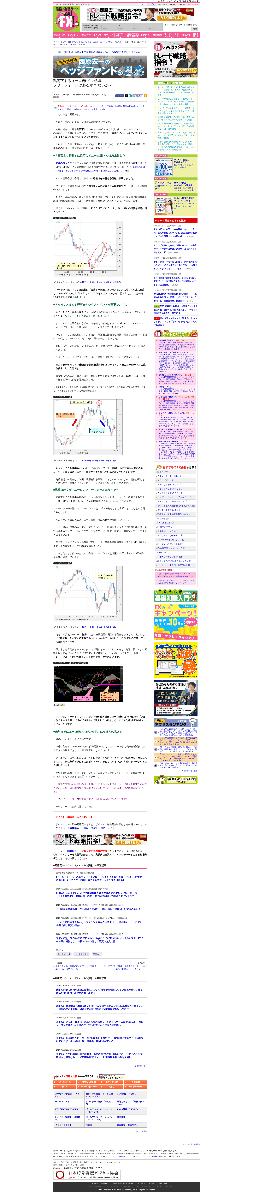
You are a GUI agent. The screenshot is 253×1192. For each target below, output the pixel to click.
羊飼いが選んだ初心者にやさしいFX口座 (176, 506)
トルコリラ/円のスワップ (169, 484)
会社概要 (104, 1183)
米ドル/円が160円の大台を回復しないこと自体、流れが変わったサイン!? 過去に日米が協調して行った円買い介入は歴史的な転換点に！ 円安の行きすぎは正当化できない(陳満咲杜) (178, 732)
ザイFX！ (169, 1186)
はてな (130, 95)
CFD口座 (161, 552)
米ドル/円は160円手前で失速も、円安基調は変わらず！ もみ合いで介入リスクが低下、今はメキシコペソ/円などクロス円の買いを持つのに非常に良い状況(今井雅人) (178, 741)
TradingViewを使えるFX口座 (170, 540)
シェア (121, 96)
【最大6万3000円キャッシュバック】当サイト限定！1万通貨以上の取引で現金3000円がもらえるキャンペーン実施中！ (177, 390)
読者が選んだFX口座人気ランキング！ (175, 561)
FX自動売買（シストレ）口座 (171, 548)
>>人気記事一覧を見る (189, 771)
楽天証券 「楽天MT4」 (127, 1125)
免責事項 (95, 1183)
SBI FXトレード (62, 1101)
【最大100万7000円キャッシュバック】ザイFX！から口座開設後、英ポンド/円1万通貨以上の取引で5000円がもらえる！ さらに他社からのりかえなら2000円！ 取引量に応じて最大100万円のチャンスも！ (177, 403)
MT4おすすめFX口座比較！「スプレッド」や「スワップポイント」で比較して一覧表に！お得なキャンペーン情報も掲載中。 (176, 101)
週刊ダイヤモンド (129, 1186)
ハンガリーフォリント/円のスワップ (174, 497)
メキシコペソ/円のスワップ (170, 489)
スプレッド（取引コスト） (169, 476)
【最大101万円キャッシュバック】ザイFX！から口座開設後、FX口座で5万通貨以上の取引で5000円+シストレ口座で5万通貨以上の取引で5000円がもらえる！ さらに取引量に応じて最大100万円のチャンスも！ (177, 419)
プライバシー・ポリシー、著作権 (122, 1183)
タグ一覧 (151, 1183)
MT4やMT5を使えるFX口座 (170, 544)
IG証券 (89, 1125)
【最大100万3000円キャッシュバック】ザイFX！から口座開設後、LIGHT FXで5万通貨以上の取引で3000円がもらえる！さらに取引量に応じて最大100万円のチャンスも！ (176, 433)
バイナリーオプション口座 (169, 557)
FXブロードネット (63, 1125)
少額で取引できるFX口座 (169, 510)
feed (145, 95)
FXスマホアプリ (164, 527)
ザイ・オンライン (143, 1186)
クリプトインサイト (157, 1186)
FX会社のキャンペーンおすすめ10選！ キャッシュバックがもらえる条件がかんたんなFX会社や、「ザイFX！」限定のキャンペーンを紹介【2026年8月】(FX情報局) (178, 757)
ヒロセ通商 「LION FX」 (128, 1109)
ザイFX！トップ (59, 42)
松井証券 (121, 1117)
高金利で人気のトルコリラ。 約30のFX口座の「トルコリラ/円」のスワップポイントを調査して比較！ (176, 135)
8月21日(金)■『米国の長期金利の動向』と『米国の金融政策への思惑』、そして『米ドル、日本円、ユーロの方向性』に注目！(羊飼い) (178, 749)
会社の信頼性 (163, 518)
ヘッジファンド (82, 954)
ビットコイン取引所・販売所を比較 (173, 565)
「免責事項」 (122, 1156)
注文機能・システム (166, 531)
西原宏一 (97, 954)
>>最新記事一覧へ (140, 1066)
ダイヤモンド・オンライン (112, 1186)
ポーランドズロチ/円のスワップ (172, 501)
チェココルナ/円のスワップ (170, 493)
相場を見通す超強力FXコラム (79, 42)
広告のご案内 (162, 1183)
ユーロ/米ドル (64, 954)
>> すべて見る (141, 1131)
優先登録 (138, 96)
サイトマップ (140, 1183)
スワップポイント (165, 480)
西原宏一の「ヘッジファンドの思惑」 (108, 42)
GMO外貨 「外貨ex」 (127, 1094)
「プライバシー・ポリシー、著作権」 (144, 1156)
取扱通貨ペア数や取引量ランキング (173, 514)
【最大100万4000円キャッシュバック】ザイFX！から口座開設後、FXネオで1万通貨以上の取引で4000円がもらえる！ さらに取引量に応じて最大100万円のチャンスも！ (177, 379)
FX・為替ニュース (165, 523)
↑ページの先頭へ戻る (191, 1144)
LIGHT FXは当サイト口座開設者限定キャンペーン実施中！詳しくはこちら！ (102, 52)
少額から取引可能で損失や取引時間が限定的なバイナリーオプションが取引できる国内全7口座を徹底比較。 (176, 126)
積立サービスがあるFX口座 (170, 535)
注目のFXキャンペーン (167, 472)
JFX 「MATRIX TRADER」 (67, 1109)
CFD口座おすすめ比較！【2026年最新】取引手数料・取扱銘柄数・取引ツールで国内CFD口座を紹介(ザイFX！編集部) (179, 765)
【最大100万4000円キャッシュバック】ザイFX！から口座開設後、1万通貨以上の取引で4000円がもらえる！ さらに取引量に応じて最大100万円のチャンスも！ (177, 344)
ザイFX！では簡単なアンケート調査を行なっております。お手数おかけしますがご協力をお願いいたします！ (176, 110)
